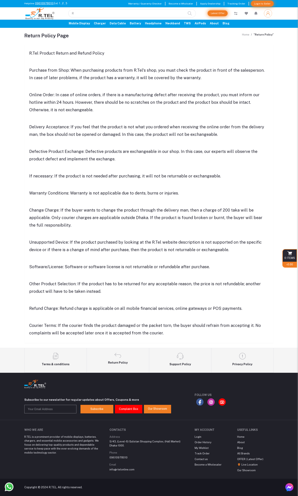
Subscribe (96, 409)
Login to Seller (262, 3)
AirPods (200, 23)
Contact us (201, 459)
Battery (135, 23)
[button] (255, 13)
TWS (187, 23)
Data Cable (118, 23)
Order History (203, 442)
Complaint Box (128, 409)
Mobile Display (79, 23)
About (214, 23)
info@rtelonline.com (121, 469)
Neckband (172, 23)
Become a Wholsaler (181, 3)
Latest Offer (217, 13)
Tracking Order (236, 3)
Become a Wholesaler (208, 464)
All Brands (243, 453)
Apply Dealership (210, 3)
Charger (100, 23)
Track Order (202, 453)
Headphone (153, 23)
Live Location (249, 464)
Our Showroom (157, 408)
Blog (226, 23)
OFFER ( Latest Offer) (250, 459)
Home (245, 34)
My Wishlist (202, 448)
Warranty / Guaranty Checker (145, 3)
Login (198, 436)
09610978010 (44, 3)
